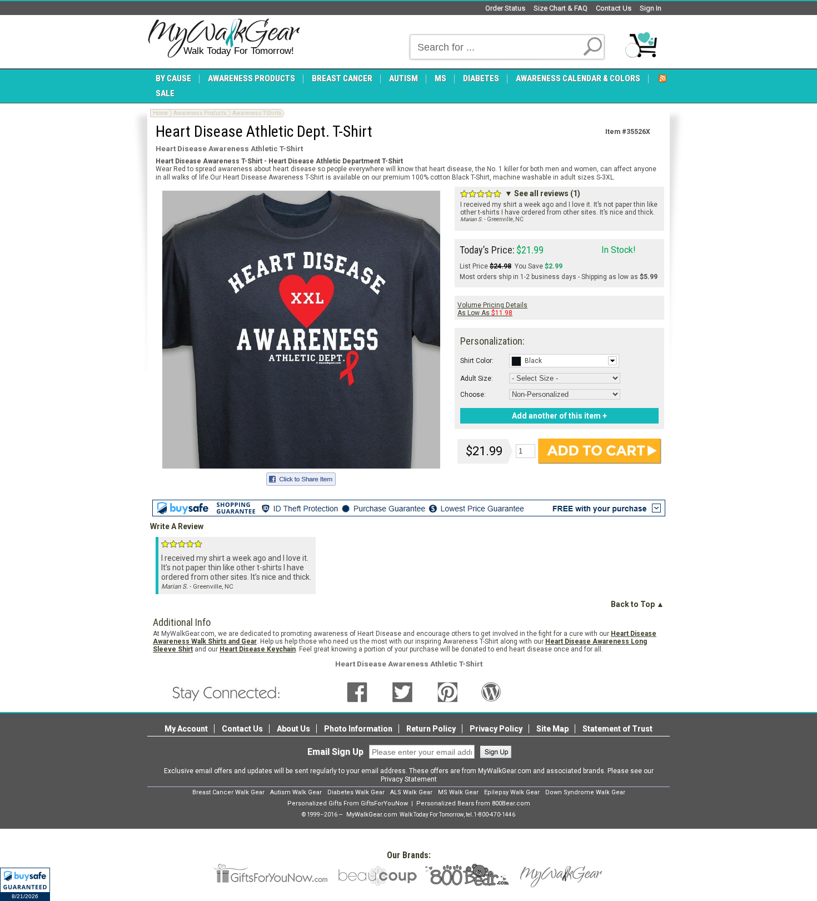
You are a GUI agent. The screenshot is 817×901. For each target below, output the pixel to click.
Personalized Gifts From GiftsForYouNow (347, 803)
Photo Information (358, 728)
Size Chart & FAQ (560, 8)
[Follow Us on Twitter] (402, 691)
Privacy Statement (409, 779)
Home (160, 113)
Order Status (505, 8)
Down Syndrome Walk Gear (585, 792)
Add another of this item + (559, 415)
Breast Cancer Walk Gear (228, 792)
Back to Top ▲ (637, 604)
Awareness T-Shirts (257, 113)
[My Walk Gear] (223, 38)
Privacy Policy (496, 728)
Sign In (650, 8)
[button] (25, 884)
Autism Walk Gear (296, 792)
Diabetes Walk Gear (356, 792)
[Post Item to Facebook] (301, 477)
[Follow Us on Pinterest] (447, 691)
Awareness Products (200, 113)
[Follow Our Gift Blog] (491, 691)
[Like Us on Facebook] (357, 691)
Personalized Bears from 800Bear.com (473, 803)
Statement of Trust (617, 728)
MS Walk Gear (458, 792)
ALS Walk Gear (411, 792)
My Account (186, 728)
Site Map (552, 728)
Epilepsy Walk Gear (512, 792)
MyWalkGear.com (371, 814)
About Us (293, 728)
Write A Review (176, 526)
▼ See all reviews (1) (542, 193)
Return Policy (431, 728)
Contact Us (613, 8)
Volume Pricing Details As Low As (492, 309)
